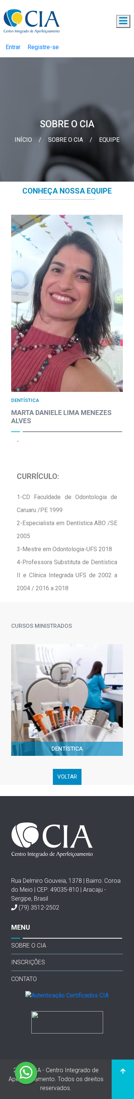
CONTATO (24, 979)
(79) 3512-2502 (39, 907)
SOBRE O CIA (28, 945)
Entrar (13, 47)
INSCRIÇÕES (28, 962)
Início (24, 139)
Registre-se (43, 47)
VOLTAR (67, 776)
